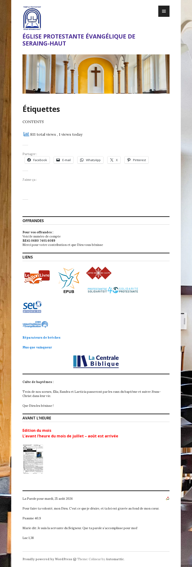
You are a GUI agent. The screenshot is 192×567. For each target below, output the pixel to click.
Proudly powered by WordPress (47, 559)
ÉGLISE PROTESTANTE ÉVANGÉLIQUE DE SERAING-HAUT (78, 39)
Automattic (115, 559)
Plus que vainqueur (37, 347)
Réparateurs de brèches (41, 338)
